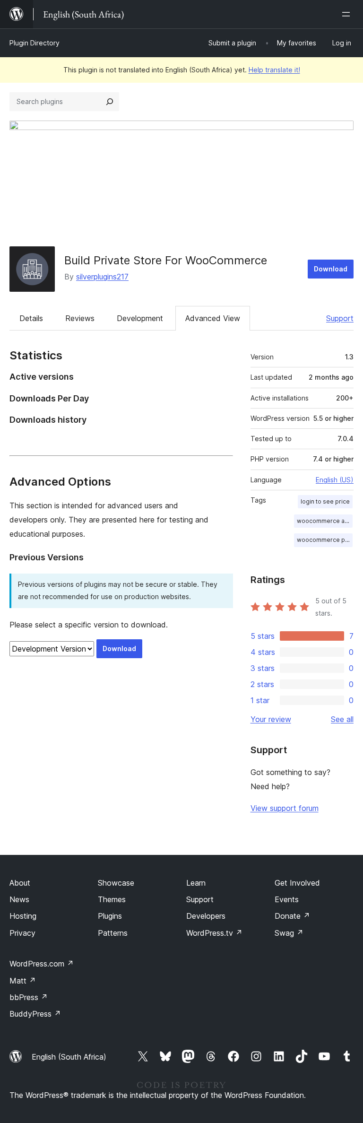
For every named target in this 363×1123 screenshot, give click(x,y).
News (19, 899)
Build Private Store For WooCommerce (165, 260)
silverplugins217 (102, 276)
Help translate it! (274, 70)
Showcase (116, 883)
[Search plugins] (109, 101)
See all (342, 719)
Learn (196, 883)
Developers (205, 916)
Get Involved (297, 883)
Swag (289, 933)
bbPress (28, 997)
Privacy (22, 933)
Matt (22, 980)
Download (330, 269)
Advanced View (212, 318)
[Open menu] (348, 14)
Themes (112, 899)
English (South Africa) (69, 1057)
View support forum (285, 808)
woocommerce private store (325, 539)
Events (287, 899)
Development (140, 318)
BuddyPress (35, 1014)
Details (31, 318)
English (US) (335, 480)
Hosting (22, 916)
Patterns (113, 933)
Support (340, 318)
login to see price (325, 501)
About (19, 883)
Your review (271, 719)
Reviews (80, 318)
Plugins (110, 916)
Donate (292, 916)
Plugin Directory (34, 43)
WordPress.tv (214, 933)
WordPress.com (41, 963)
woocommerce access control (325, 520)
